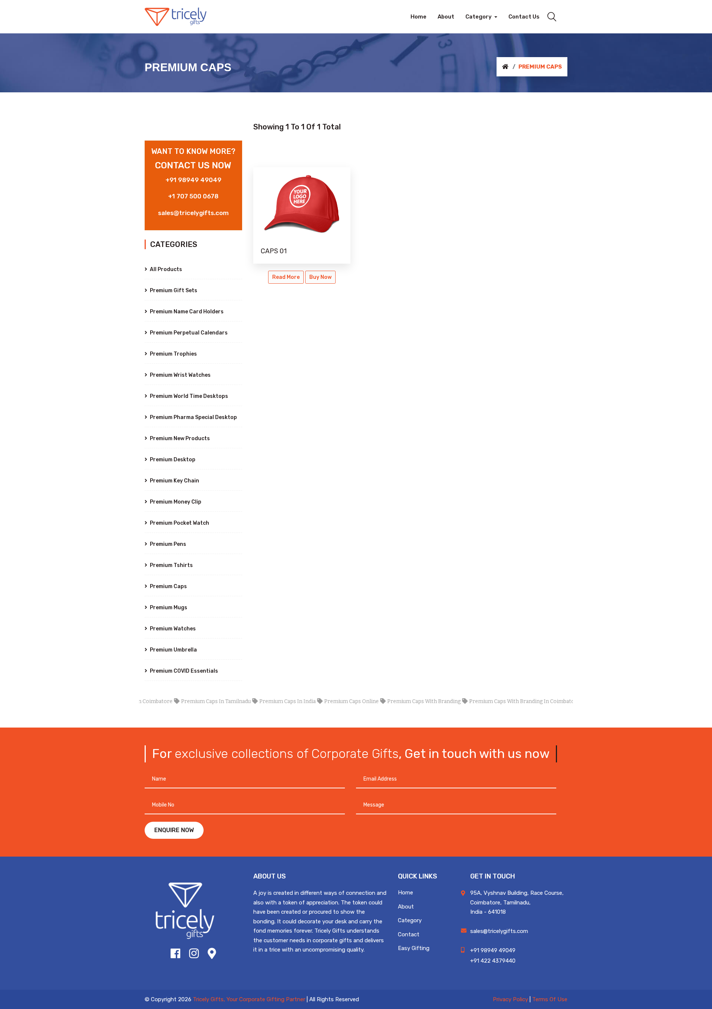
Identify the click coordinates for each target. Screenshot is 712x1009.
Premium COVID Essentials (183, 671)
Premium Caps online (333, 701)
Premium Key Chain (174, 481)
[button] (481, 16)
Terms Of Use (549, 999)
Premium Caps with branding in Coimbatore (506, 701)
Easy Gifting (413, 948)
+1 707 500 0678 (193, 196)
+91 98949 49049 (193, 180)
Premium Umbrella (173, 650)
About (406, 906)
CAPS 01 (274, 251)
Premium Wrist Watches (180, 375)
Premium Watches (172, 629)
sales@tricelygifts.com (193, 213)
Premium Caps (168, 586)
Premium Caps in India (269, 701)
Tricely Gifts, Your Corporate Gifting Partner (249, 999)
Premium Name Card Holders (186, 312)
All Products (165, 269)
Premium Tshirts (171, 565)
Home (405, 892)
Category (410, 920)
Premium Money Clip (175, 502)
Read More (286, 277)
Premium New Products (179, 438)
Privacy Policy (510, 999)
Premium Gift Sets (173, 290)
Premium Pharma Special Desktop (193, 417)
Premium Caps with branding (405, 701)
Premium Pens (167, 544)
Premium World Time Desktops (188, 396)
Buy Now (320, 277)
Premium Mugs (168, 607)
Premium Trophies (173, 354)
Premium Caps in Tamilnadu (197, 701)
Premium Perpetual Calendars (188, 333)
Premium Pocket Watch (179, 523)
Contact (408, 934)
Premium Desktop (172, 459)
